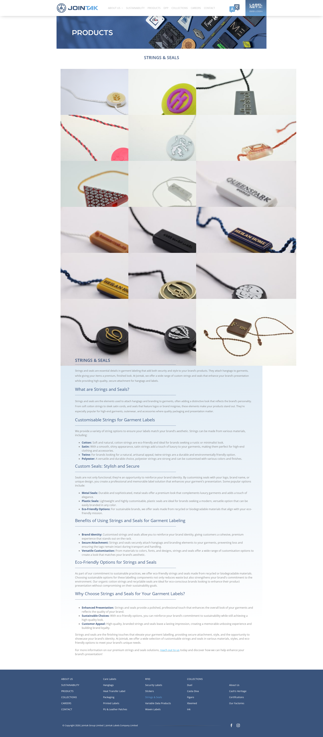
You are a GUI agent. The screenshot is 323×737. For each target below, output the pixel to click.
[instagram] (238, 725)
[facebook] (231, 725)
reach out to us (170, 650)
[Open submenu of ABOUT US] (122, 8)
